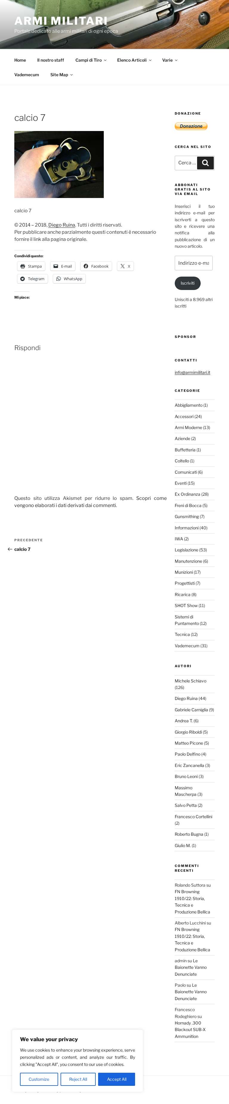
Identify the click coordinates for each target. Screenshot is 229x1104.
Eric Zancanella (189, 765)
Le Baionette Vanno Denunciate (191, 967)
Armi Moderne (188, 427)
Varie (167, 60)
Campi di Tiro (88, 60)
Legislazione (186, 549)
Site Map (59, 74)
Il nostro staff (50, 60)
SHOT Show (186, 605)
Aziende (182, 438)
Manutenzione (188, 561)
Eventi (181, 483)
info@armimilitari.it (192, 372)
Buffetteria (185, 449)
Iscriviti (187, 283)
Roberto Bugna (189, 834)
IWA (179, 538)
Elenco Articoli (132, 60)
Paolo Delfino (187, 754)
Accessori (184, 416)
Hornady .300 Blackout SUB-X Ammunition (190, 1029)
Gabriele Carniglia (191, 709)
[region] (77, 1061)
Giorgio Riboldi (188, 732)
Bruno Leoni (186, 776)
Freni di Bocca (188, 505)
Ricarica (183, 594)
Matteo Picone (189, 743)
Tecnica (182, 634)
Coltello (182, 460)
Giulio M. (183, 845)
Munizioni (184, 572)
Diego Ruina (61, 225)
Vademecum (26, 74)
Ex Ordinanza (187, 494)
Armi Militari (61, 20)
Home (20, 60)
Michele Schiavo (190, 680)
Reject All (78, 1079)
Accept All (116, 1079)
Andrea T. (184, 720)
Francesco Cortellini (193, 816)
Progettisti (185, 583)
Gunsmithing (187, 516)
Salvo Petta (186, 805)
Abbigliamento (188, 405)
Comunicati (186, 472)
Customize (39, 1079)
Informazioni (187, 527)
